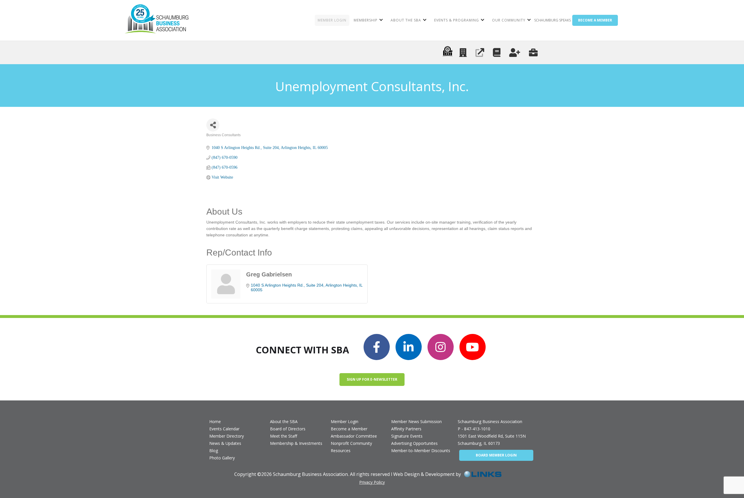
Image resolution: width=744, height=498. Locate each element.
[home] (156, 20)
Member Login (344, 421)
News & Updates (225, 443)
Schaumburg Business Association (490, 421)
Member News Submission (416, 421)
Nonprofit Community (351, 443)
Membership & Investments (296, 443)
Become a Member (349, 429)
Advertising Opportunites (414, 443)
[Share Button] (212, 125)
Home (215, 421)
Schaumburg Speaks (552, 20)
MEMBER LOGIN (332, 20)
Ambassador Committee (354, 436)
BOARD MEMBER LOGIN (496, 455)
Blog (213, 450)
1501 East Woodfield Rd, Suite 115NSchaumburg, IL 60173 (492, 439)
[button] (367, 20)
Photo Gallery (222, 458)
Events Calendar (224, 429)
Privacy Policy (372, 482)
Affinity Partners (406, 429)
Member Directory (226, 436)
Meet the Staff (283, 436)
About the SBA (284, 421)
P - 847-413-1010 (474, 429)
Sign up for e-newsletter (372, 379)
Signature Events (407, 436)
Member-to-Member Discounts (420, 450)
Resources (340, 450)
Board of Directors (287, 429)
